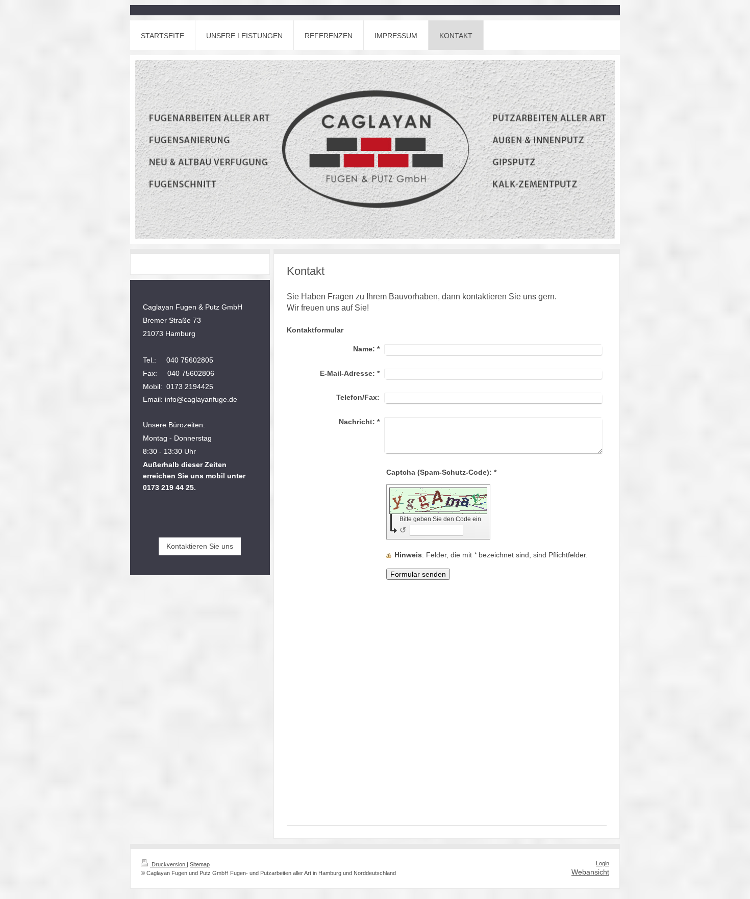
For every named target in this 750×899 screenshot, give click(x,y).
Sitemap (200, 864)
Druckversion (168, 864)
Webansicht (590, 872)
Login (602, 863)
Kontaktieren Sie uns (199, 546)
